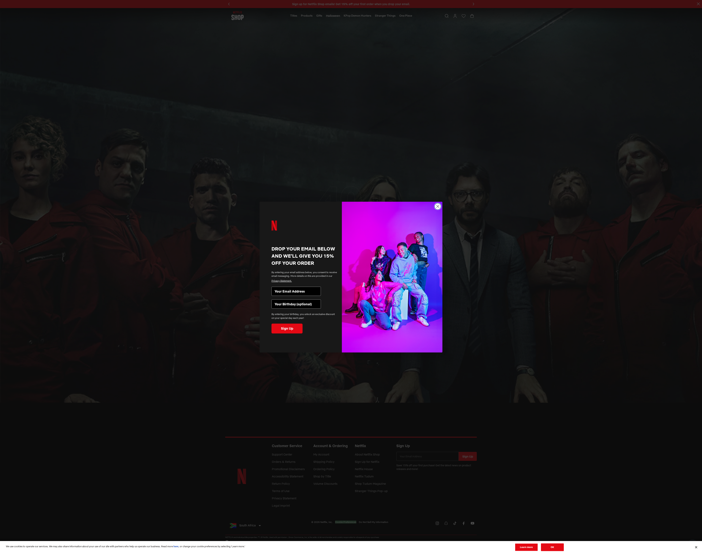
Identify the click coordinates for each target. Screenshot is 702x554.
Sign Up (287, 328)
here (175, 546)
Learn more (526, 547)
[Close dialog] (438, 206)
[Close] (696, 547)
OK (552, 547)
